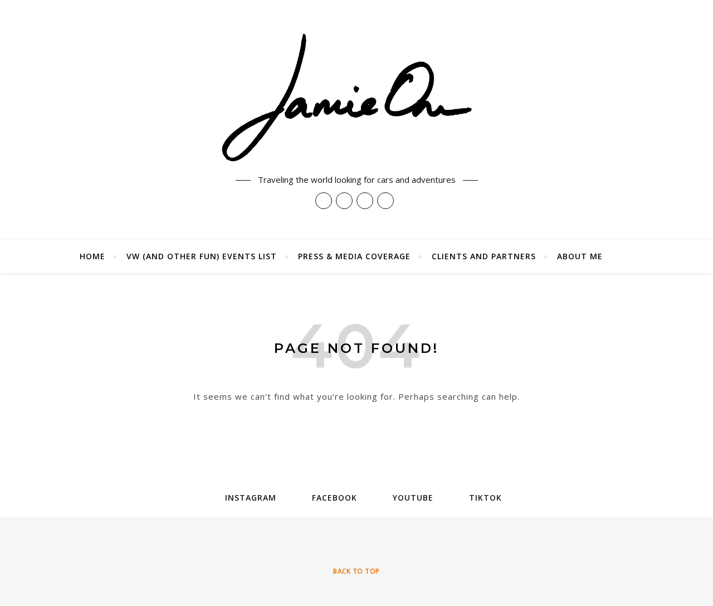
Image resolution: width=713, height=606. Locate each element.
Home (92, 256)
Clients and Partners (484, 256)
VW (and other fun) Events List (201, 256)
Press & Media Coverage (354, 256)
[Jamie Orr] (356, 98)
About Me (580, 256)
